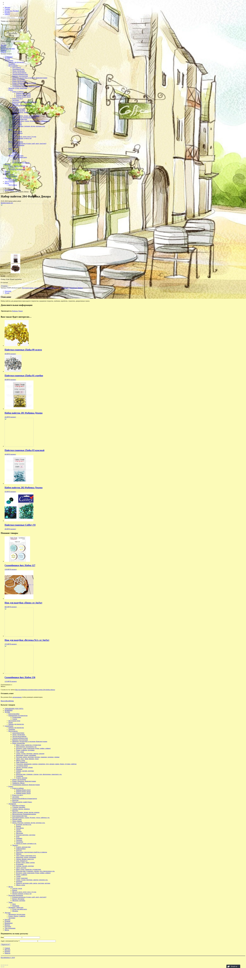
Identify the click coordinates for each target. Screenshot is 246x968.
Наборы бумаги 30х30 (23, 97)
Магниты (15, 147)
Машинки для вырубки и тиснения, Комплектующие (29, 78)
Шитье (7, 183)
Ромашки (19, 838)
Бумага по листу (17, 98)
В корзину (4, 286)
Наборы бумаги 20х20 (23, 95)
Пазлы (10, 722)
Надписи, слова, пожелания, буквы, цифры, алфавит (33, 748)
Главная (7, 9)
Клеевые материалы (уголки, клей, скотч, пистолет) (29, 143)
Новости (7, 953)
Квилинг (7, 171)
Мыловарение (9, 174)
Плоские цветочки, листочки (25, 835)
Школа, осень (20, 760)
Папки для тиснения (19, 81)
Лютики (19, 831)
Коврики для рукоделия (20, 76)
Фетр (14, 150)
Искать (4, 43)
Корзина (7, 12)
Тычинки (19, 840)
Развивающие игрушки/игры (17, 715)
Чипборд (15, 128)
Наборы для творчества (16, 62)
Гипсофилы (20, 828)
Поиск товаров (6, 41)
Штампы (15, 161)
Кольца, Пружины (18, 145)
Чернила (15, 159)
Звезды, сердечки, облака (24, 767)
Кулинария (19, 864)
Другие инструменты (19, 72)
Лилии (18, 829)
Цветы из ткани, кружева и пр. (26, 843)
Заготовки (15, 100)
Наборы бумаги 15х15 (23, 93)
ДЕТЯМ (7, 59)
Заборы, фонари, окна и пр (25, 859)
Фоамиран (15, 154)
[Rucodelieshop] (12, 39)
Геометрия (19, 776)
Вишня (18, 826)
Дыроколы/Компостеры (20, 74)
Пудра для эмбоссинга (19, 157)
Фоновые (19, 769)
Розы (17, 836)
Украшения (12, 107)
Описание (8, 291)
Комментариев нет (7, 203)
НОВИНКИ (8, 57)
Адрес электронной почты (10, 941)
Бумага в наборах (18, 91)
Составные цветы (22, 765)
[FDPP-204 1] (15, 273)
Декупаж (7, 164)
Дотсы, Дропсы (17, 133)
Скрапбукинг (9, 60)
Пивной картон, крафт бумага (22, 105)
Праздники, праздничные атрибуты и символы (31, 852)
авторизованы (17, 697)
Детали (7, 293)
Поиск (21, 17)
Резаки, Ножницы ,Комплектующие (24, 83)
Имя (2, 937)
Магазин (7, 7)
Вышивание (9, 923)
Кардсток (15, 104)
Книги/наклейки (13, 714)
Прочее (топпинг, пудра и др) (22, 138)
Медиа (10, 129)
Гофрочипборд (21, 848)
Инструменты (13, 65)
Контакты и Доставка (12, 11)
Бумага (10, 90)
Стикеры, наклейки (18, 110)
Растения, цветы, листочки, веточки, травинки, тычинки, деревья (37, 757)
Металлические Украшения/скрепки (24, 117)
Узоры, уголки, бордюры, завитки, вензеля (30, 753)
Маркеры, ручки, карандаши (17, 88)
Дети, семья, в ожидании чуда (26, 855)
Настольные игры (14, 721)
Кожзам (14, 152)
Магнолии (19, 833)
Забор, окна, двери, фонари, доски (27, 759)
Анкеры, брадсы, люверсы (21, 112)
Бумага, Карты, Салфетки (16, 166)
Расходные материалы (15, 142)
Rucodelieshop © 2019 (8, 957)
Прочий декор (17, 123)
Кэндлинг (8, 178)
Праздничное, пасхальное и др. (26, 746)
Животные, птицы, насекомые (26, 755)
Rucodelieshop (9, 190)
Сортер (14, 719)
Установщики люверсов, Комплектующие (26, 86)
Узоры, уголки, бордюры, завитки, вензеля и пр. (32, 880)
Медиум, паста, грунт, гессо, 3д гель (24, 136)
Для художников (10, 181)
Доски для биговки (18, 71)
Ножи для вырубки (18, 79)
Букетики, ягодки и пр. (23, 824)
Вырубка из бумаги (18, 109)
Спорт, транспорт (22, 878)
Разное (18, 772)
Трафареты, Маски (18, 84)
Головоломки (16, 717)
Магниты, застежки (18, 900)
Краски (14, 135)
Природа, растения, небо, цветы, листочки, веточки (33, 883)
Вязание (7, 925)
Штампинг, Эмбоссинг (15, 155)
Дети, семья (20, 752)
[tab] (125, 291)
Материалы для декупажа (16, 169)
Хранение (11, 64)
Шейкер (80, 288)
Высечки (15, 114)
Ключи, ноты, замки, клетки (25, 862)
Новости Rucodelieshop (7, 701)
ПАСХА (19, 850)
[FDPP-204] (25, 251)
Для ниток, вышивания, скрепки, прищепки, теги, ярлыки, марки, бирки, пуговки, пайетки (46, 764)
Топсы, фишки (17, 124)
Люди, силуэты (21, 867)
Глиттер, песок (17, 131)
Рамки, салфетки (21, 874)
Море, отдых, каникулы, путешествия (28, 745)
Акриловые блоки (18, 69)
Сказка (18, 876)
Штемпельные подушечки (21, 162)
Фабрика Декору (17, 311)
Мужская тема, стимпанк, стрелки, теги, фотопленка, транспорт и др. (39, 774)
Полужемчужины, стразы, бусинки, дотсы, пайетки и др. (31, 121)
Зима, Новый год (21, 762)
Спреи (14, 140)
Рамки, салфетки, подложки (25, 750)
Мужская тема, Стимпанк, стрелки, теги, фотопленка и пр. (35, 871)
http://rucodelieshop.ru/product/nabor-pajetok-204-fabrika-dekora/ (35, 689)
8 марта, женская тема (23, 847)
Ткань (10, 148)
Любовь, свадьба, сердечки (25, 771)
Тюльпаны (19, 842)
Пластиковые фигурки (19, 119)
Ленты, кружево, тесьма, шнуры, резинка (25, 116)
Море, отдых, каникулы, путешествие (28, 869)
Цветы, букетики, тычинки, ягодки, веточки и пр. (28, 126)
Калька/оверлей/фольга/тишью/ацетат (24, 102)
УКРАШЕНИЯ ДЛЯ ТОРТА (14, 708)
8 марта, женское (21, 778)
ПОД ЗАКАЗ (16, 67)
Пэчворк (7, 173)
